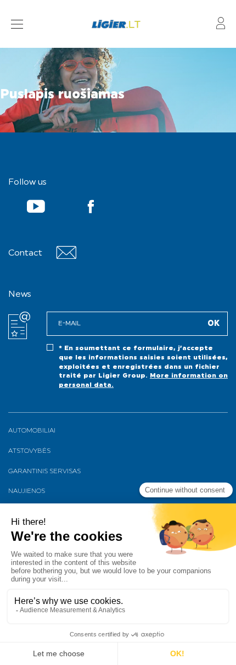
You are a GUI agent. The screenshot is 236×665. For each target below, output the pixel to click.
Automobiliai (31, 431)
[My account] (220, 23)
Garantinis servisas (44, 471)
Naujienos (26, 491)
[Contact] (66, 257)
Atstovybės (29, 451)
